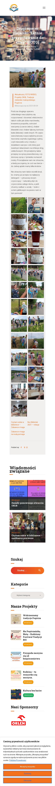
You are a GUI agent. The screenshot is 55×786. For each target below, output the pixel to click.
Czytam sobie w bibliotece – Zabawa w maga (18, 424)
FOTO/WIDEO (30, 94)
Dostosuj (27, 774)
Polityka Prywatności (17, 760)
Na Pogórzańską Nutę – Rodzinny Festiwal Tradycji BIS (32, 635)
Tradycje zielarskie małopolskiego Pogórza (25, 100)
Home (16, 47)
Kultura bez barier (32, 690)
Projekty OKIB (20, 97)
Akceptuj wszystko (27, 767)
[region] (27, 761)
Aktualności (19, 94)
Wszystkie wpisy (28, 47)
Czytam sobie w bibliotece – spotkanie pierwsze (27, 537)
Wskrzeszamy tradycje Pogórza (32, 616)
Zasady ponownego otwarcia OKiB (27, 504)
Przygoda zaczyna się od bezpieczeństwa (33, 656)
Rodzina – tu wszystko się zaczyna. (30, 674)
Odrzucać (27, 780)
